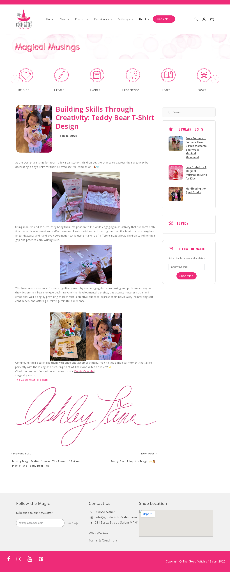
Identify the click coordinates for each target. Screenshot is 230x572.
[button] (64, 19)
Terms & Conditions (103, 540)
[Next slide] (215, 79)
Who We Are (98, 533)
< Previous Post (21, 453)
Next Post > (149, 453)
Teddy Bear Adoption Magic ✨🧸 (133, 461)
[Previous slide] (15, 79)
